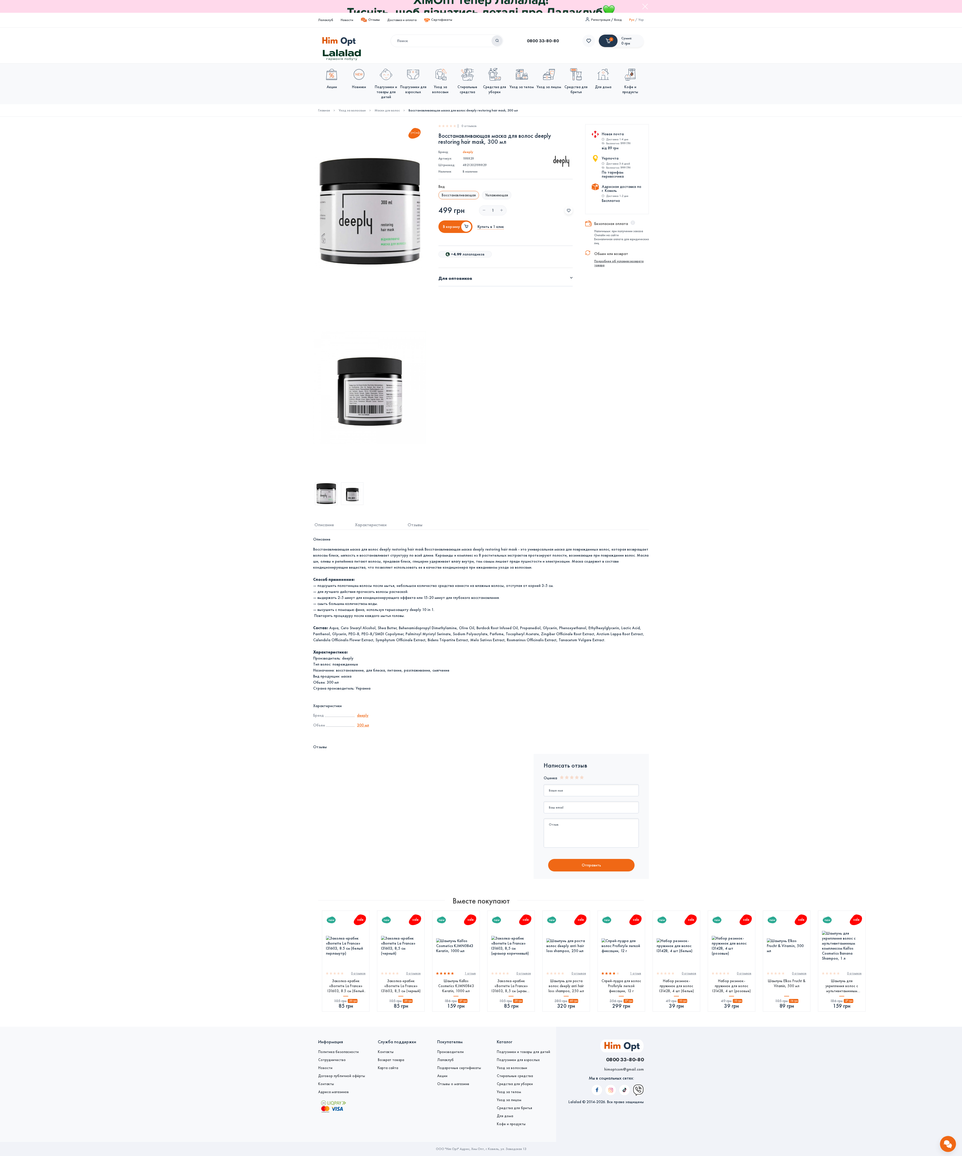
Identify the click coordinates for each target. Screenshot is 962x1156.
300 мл (363, 725)
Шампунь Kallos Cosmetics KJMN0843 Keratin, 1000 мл (456, 986)
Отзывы (374, 20)
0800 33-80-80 (543, 40)
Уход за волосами (352, 110)
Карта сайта (388, 1068)
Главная (324, 110)
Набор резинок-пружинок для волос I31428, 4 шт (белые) (676, 986)
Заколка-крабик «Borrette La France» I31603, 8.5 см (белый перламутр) (345, 986)
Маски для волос (387, 110)
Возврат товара (391, 1060)
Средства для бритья (514, 1108)
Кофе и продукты (511, 1124)
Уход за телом (509, 1092)
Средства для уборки (515, 1084)
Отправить (591, 865)
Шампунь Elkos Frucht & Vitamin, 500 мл (786, 983)
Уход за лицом (509, 1100)
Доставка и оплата (402, 20)
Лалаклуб (325, 20)
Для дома (505, 1116)
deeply (468, 152)
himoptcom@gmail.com (624, 1069)
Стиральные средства (515, 1076)
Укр (641, 20)
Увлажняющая (496, 195)
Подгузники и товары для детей (523, 1052)
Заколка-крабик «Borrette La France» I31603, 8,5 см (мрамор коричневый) (511, 986)
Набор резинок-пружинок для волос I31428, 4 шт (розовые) (731, 986)
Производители (450, 1052)
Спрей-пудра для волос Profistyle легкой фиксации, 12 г (621, 986)
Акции (442, 1076)
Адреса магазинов (333, 1092)
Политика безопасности (338, 1052)
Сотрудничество (332, 1060)
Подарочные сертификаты (459, 1068)
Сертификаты (441, 20)
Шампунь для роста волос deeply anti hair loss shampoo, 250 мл (566, 986)
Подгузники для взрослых (518, 1060)
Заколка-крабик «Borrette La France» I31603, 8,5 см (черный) (401, 986)
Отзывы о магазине (453, 1084)
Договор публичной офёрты (341, 1076)
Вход (618, 20)
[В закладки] (569, 210)
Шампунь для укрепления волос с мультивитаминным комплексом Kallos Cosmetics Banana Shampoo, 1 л (841, 986)
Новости (347, 20)
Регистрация (600, 20)
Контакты (326, 1084)
